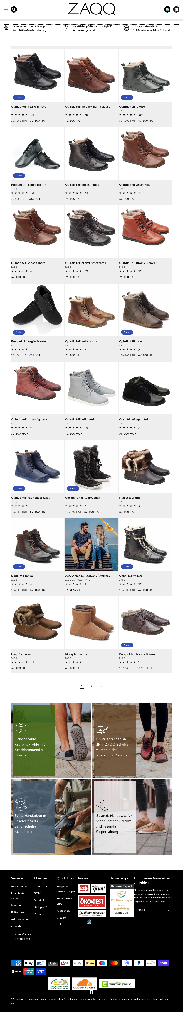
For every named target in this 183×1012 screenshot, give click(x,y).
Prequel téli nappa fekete (28, 184)
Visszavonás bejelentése (23, 936)
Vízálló (61, 917)
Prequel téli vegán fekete (28, 341)
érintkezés (41, 886)
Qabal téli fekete (131, 575)
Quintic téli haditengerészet (30, 497)
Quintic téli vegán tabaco (28, 262)
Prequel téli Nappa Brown (137, 654)
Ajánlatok (63, 910)
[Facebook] (91, 992)
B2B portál (41, 907)
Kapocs (39, 914)
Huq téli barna (21, 654)
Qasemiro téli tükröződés (82, 497)
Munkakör (41, 900)
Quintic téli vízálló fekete (28, 106)
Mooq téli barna (76, 654)
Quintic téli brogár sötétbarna (85, 262)
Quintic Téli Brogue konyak (138, 262)
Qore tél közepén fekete (136, 419)
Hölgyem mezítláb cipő (66, 889)
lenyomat (17, 905)
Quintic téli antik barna (81, 341)
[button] (14, 9)
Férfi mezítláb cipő (66, 901)
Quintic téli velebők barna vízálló (87, 106)
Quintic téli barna (131, 341)
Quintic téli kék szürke (81, 419)
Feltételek (17, 912)
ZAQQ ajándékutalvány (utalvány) (88, 575)
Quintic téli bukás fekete (82, 184)
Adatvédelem (20, 919)
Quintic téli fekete (132, 106)
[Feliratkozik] (168, 910)
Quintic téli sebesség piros (29, 419)
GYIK (37, 893)
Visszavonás (19, 886)
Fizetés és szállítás (17, 895)
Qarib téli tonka (22, 575)
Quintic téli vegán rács (134, 184)
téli (59, 924)
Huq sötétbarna (129, 497)
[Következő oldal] (101, 686)
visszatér (17, 926)
